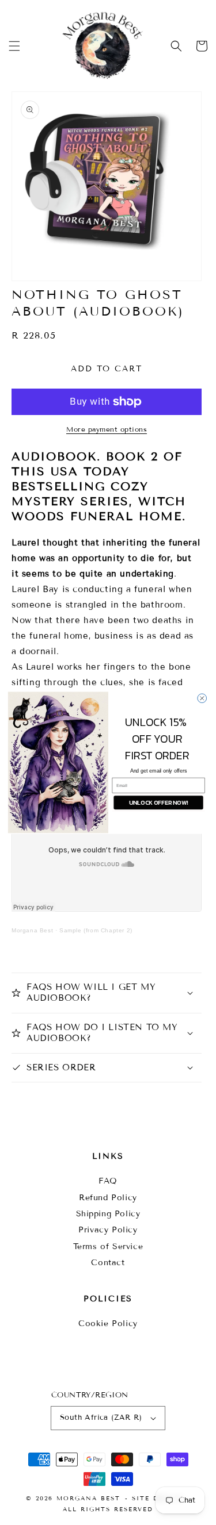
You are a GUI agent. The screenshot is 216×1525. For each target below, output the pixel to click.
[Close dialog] (201, 697)
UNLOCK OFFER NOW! (157, 802)
